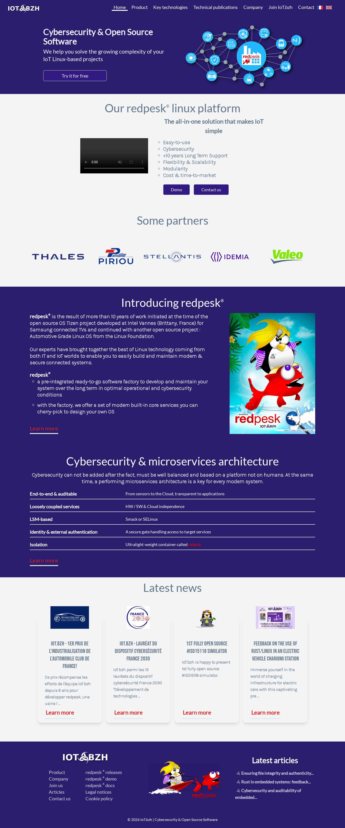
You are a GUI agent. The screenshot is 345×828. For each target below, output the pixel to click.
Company (253, 7)
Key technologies (170, 7)
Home (120, 7)
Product (139, 7)
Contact (306, 7)
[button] (320, 7)
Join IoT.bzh (280, 7)
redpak (194, 544)
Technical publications (215, 7)
